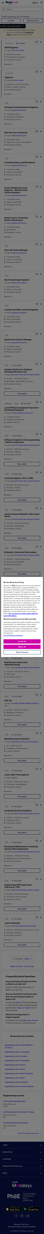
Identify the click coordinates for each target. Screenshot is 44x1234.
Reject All (22, 647)
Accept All (22, 641)
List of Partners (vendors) (13, 636)
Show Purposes (22, 652)
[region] (22, 617)
